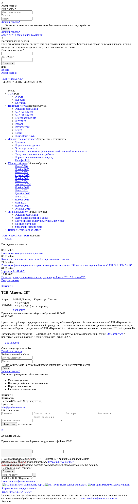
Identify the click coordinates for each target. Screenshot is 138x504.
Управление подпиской (28, 226)
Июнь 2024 (21, 181)
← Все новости (10, 342)
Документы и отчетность (22, 139)
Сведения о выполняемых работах (34, 154)
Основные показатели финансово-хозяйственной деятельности (51, 151)
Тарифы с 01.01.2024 (13, 271)
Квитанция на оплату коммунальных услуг (39, 220)
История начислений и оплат (31, 217)
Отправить (8, 471)
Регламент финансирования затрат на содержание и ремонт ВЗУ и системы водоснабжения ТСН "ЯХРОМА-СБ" (66, 265)
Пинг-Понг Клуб (24, 136)
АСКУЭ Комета (24, 111)
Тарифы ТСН (22, 160)
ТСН (11, 93)
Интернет (20, 120)
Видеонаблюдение (25, 117)
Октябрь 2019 (22, 208)
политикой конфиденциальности (98, 498)
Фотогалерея (22, 126)
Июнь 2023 (21, 190)
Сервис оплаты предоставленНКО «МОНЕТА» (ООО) (19, 490)
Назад (8, 238)
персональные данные (61, 461)
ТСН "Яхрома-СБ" (12, 235)
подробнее (19, 309)
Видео (18, 129)
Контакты (20, 102)
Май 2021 (20, 202)
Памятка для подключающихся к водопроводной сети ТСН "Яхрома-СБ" (43, 277)
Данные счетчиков (25, 223)
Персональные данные (28, 145)
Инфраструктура (17, 105)
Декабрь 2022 (22, 193)
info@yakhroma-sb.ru (13, 407)
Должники (21, 142)
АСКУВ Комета (24, 114)
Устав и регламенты (26, 148)
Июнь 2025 (21, 172)
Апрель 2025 (22, 175)
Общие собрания (17, 163)
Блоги (18, 133)
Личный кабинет (18, 211)
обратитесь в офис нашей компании (22, 34)
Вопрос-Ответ (16, 229)
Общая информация (26, 108)
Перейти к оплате (11, 351)
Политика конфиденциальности (19, 481)
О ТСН (19, 96)
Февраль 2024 (23, 184)
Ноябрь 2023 (22, 187)
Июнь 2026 (21, 166)
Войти (5, 69)
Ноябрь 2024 (22, 178)
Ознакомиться (115, 333)
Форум (19, 123)
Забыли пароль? (10, 22)
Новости (20, 99)
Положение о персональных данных (22, 253)
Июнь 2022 (21, 196)
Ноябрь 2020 (22, 205)
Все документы (10, 280)
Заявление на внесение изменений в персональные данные (35, 259)
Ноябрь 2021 (22, 199)
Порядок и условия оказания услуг (35, 157)
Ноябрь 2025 (22, 169)
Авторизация (8, 72)
